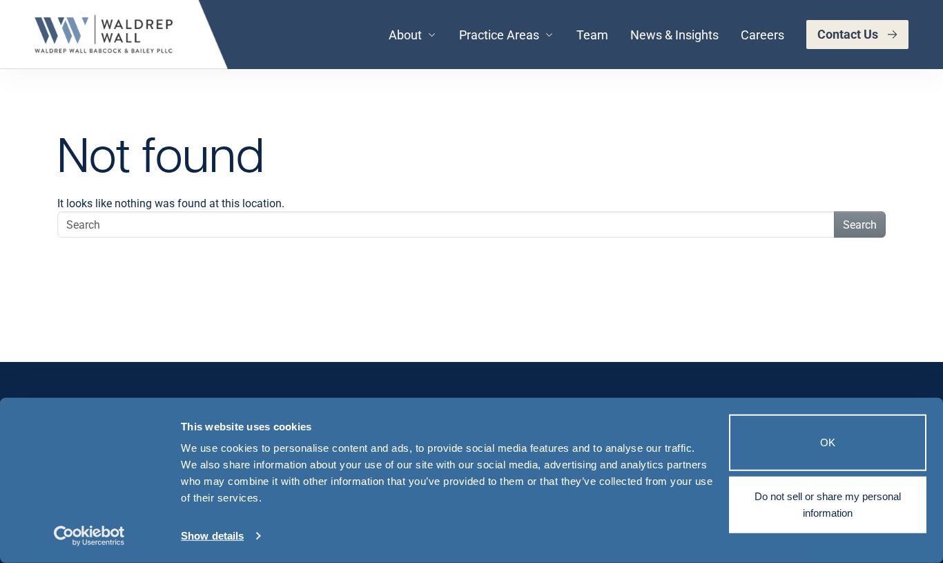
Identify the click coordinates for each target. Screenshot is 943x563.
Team (592, 34)
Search (860, 224)
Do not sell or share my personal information (828, 504)
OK (827, 442)
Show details (212, 536)
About (405, 34)
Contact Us (847, 34)
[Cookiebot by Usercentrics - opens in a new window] (89, 536)
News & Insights (674, 34)
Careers (762, 34)
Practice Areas (499, 34)
